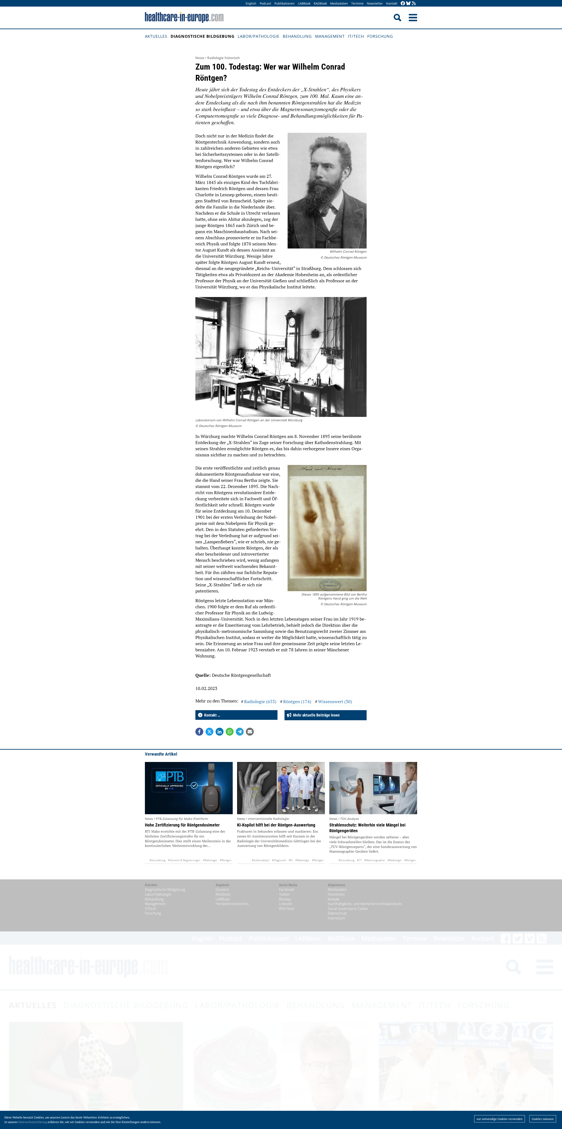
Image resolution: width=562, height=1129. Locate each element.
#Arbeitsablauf (260, 860)
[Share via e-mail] (250, 732)
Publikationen (284, 3)
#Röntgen (225, 860)
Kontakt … (211, 715)
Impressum (336, 918)
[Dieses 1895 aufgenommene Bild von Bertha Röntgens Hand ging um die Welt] (327, 528)
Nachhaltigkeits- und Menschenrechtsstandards (365, 903)
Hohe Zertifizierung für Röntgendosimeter (182, 825)
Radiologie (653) (260, 701)
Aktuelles (156, 36)
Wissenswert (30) (335, 701)
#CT (359, 860)
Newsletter (375, 3)
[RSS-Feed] (414, 3)
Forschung (380, 36)
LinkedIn (285, 903)
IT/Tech (356, 36)
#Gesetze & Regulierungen (184, 860)
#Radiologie (210, 860)
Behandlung (297, 36)
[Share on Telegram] (240, 732)
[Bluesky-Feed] (408, 3)
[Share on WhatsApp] (230, 732)
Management (330, 36)
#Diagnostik (279, 860)
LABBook (304, 3)
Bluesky (285, 899)
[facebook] (403, 3)
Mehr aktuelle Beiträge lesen (315, 715)
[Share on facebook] (199, 732)
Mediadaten (339, 3)
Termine (357, 3)
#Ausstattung (157, 860)
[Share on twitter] (209, 732)
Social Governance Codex (348, 908)
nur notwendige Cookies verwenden (499, 1119)
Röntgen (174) (297, 701)
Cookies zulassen (543, 1119)
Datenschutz (337, 913)
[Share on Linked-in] (219, 732)
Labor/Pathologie (258, 36)
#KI (291, 860)
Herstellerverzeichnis (232, 903)
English (251, 3)
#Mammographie (374, 860)
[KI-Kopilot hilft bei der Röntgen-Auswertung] (281, 788)
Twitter (284, 894)
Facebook (286, 889)
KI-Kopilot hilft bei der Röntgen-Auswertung (276, 825)
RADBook (320, 3)
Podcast (265, 3)
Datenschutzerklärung (32, 1122)
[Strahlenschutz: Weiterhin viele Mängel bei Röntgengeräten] (373, 788)
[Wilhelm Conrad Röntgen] (327, 191)
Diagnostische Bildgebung (202, 36)
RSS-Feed (286, 908)
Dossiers (222, 889)
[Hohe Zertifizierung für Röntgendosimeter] (189, 788)
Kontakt (391, 3)
